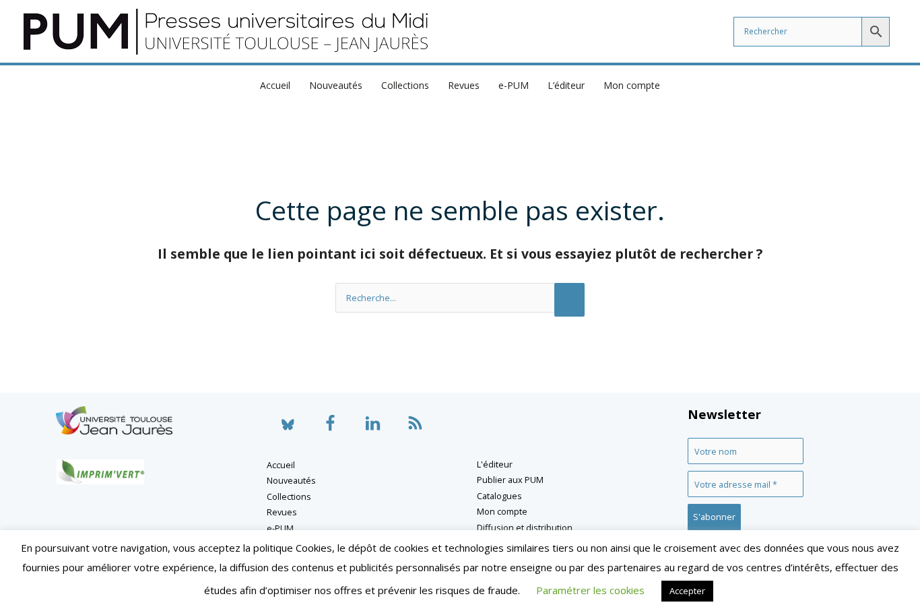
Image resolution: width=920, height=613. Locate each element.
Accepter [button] (687, 591)
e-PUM (513, 85)
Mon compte (631, 85)
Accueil (275, 85)
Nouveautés (335, 85)
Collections (405, 85)
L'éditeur (495, 464)
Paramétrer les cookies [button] (590, 590)
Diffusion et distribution (524, 527)
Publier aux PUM (510, 480)
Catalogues (499, 496)
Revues (464, 85)
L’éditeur (566, 85)
